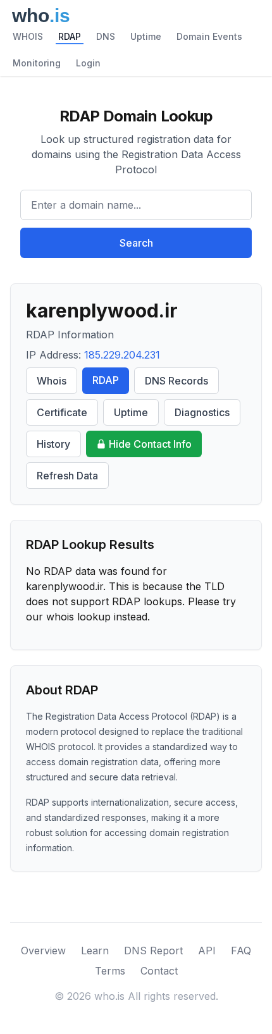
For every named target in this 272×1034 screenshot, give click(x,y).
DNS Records (176, 380)
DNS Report (153, 950)
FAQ (241, 950)
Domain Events (209, 36)
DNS (105, 36)
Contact (159, 970)
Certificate (62, 412)
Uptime (145, 36)
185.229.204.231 (122, 354)
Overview (43, 950)
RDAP (69, 36)
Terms (110, 970)
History (53, 444)
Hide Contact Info (150, 444)
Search (136, 243)
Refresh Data (67, 475)
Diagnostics (202, 412)
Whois (51, 380)
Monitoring (37, 63)
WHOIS (28, 36)
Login (88, 63)
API (207, 950)
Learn (95, 950)
